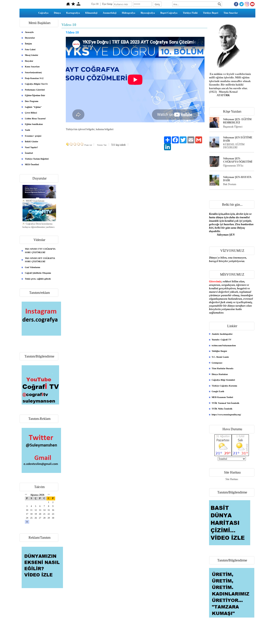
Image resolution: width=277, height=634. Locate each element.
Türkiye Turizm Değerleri (37, 159)
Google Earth (218, 391)
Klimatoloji (91, 12)
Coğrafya (43, 12)
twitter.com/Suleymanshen (224, 345)
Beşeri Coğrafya (168, 12)
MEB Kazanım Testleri (222, 397)
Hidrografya (128, 12)
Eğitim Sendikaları (34, 124)
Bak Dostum (229, 184)
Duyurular (30, 38)
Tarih (27, 130)
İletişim (28, 43)
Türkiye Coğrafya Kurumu (224, 386)
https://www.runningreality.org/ (226, 414)
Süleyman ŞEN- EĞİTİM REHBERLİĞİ (237, 121)
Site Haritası (231, 479)
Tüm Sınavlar (231, 12)
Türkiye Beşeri (210, 12)
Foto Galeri (30, 49)
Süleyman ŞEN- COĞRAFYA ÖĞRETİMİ (237, 160)
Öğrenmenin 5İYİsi (233, 165)
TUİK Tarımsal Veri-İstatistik (225, 403)
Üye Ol (94, 4)
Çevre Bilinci (31, 113)
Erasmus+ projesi (33, 136)
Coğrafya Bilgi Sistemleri (223, 380)
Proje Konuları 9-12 (34, 78)
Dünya (57, 12)
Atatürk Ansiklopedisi (222, 334)
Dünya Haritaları (220, 374)
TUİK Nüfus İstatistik (222, 409)
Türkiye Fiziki (190, 12)
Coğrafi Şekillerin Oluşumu (38, 273)
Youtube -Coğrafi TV (221, 339)
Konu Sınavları (32, 66)
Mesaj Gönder (31, 55)
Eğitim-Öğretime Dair (35, 95)
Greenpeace (217, 363)
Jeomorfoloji (109, 12)
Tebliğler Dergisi (219, 351)
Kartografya (73, 12)
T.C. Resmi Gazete (220, 357)
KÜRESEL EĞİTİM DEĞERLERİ (234, 146)
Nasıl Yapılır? (31, 147)
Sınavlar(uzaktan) (33, 72)
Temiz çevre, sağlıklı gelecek (38, 279)
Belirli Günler (31, 141)
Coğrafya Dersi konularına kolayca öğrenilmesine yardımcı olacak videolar (39, 225)
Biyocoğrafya (148, 12)
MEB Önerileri (32, 164)
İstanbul (29, 153)
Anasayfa (29, 32)
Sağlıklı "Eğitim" (33, 107)
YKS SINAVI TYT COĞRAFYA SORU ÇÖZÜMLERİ (40, 251)
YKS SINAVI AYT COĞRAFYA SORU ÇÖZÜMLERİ (40, 260)
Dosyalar (29, 61)
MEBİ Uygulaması (35, 198)
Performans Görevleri (35, 90)
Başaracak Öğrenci (232, 126)
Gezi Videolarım (32, 267)
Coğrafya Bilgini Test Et (36, 84)
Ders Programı (31, 101)
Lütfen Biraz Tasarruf (35, 118)
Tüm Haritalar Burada (222, 368)
